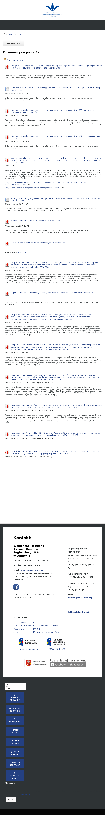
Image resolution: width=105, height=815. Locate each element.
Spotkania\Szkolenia (22, 626)
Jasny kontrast (14, 731)
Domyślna (14, 722)
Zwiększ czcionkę (15, 709)
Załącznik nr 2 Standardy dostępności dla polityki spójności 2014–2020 (32, 188)
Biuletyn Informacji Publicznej (45, 626)
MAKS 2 (36, 629)
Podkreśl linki (15, 777)
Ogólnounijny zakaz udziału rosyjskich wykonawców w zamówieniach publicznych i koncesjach (52, 293)
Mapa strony (18, 629)
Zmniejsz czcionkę (15, 698)
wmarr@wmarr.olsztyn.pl (32, 570)
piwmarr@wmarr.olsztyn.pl (80, 598)
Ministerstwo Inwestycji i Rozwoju (47, 632)
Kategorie (14, 43)
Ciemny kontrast (14, 742)
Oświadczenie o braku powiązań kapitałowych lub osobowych (38, 242)
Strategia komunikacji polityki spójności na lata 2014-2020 (35, 221)
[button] (15, 686)
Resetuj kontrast (14, 763)
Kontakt (36, 622)
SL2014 (16, 632)
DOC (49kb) (22, 252)
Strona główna (19, 622)
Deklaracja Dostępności (79, 612)
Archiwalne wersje (15, 60)
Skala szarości (14, 752)
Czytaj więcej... (25, 794)
